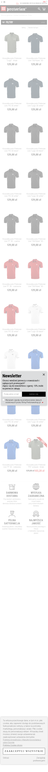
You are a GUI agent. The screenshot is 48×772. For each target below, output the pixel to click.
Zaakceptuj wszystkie (24, 751)
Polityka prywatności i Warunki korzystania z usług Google (22, 741)
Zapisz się (33, 394)
